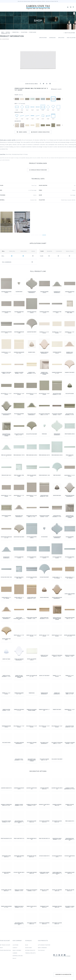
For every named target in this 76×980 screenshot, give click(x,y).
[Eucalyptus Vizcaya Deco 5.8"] (53, 125)
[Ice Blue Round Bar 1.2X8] (27, 115)
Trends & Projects (30, 953)
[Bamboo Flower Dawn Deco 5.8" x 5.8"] (17, 125)
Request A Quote (56, 89)
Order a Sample (22, 132)
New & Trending (42, 947)
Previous (13, 99)
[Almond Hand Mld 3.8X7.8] (17, 99)
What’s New (28, 947)
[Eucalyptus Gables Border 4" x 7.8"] (43, 125)
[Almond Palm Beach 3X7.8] (32, 107)
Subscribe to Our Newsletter (63, 974)
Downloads (52, 37)
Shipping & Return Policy (18, 957)
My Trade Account (5, 945)
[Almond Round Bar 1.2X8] (37, 115)
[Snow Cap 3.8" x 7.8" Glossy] (53, 99)
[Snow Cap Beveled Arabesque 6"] (48, 107)
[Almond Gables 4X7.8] (37, 107)
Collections (24, 32)
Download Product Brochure (39, 169)
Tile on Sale (41, 950)
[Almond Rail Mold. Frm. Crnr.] (43, 115)
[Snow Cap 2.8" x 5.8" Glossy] (27, 107)
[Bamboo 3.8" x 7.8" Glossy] (22, 99)
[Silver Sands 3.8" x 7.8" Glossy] (48, 99)
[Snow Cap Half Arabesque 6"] (22, 107)
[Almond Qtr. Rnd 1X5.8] (22, 115)
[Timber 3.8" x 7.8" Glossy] (58, 99)
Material (8, 32)
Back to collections (69, 32)
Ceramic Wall (15, 32)
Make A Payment (17, 950)
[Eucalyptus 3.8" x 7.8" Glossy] (27, 99)
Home (2, 32)
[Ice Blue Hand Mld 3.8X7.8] (43, 99)
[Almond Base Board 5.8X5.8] (53, 115)
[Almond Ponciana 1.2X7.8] (32, 115)
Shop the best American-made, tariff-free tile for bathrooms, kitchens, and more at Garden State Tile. (38, 1)
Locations (15, 945)
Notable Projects (30, 950)
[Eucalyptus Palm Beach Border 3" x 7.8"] (48, 125)
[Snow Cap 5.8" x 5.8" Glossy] (58, 107)
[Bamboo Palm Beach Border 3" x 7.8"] (32, 125)
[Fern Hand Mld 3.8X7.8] (32, 99)
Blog (26, 945)
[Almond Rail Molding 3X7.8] (48, 115)
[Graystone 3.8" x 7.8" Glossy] (37, 99)
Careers (15, 953)
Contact (15, 947)
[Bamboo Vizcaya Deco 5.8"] (37, 125)
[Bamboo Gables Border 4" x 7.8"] (27, 125)
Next (62, 99)
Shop (1, 947)
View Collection (71, 37)
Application (61, 37)
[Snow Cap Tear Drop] (53, 107)
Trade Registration (5, 950)
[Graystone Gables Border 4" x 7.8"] (58, 125)
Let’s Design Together (44, 945)
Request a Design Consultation (41, 132)
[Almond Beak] (17, 115)
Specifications (43, 37)
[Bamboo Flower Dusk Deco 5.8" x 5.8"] (22, 125)
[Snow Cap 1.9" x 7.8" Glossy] (17, 107)
